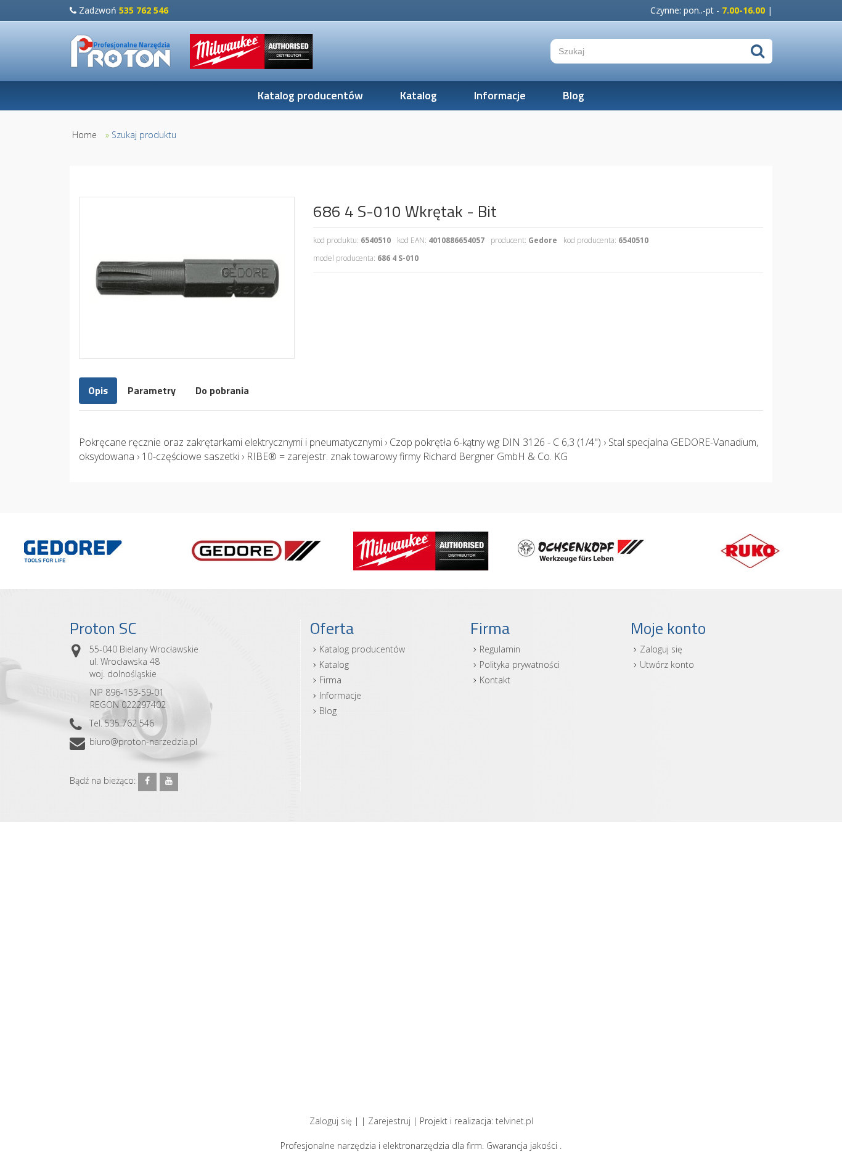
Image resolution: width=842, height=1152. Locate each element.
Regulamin (500, 649)
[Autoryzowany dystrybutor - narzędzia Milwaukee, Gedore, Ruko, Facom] (120, 51)
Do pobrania (222, 390)
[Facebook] (147, 782)
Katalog (418, 95)
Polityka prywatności (520, 664)
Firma (330, 680)
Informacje (500, 95)
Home (84, 135)
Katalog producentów (310, 95)
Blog (573, 95)
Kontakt (495, 680)
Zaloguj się (661, 649)
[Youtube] (169, 782)
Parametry (152, 390)
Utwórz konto (667, 664)
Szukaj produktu (144, 135)
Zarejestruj (389, 1121)
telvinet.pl (514, 1121)
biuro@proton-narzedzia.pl (143, 741)
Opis (98, 390)
